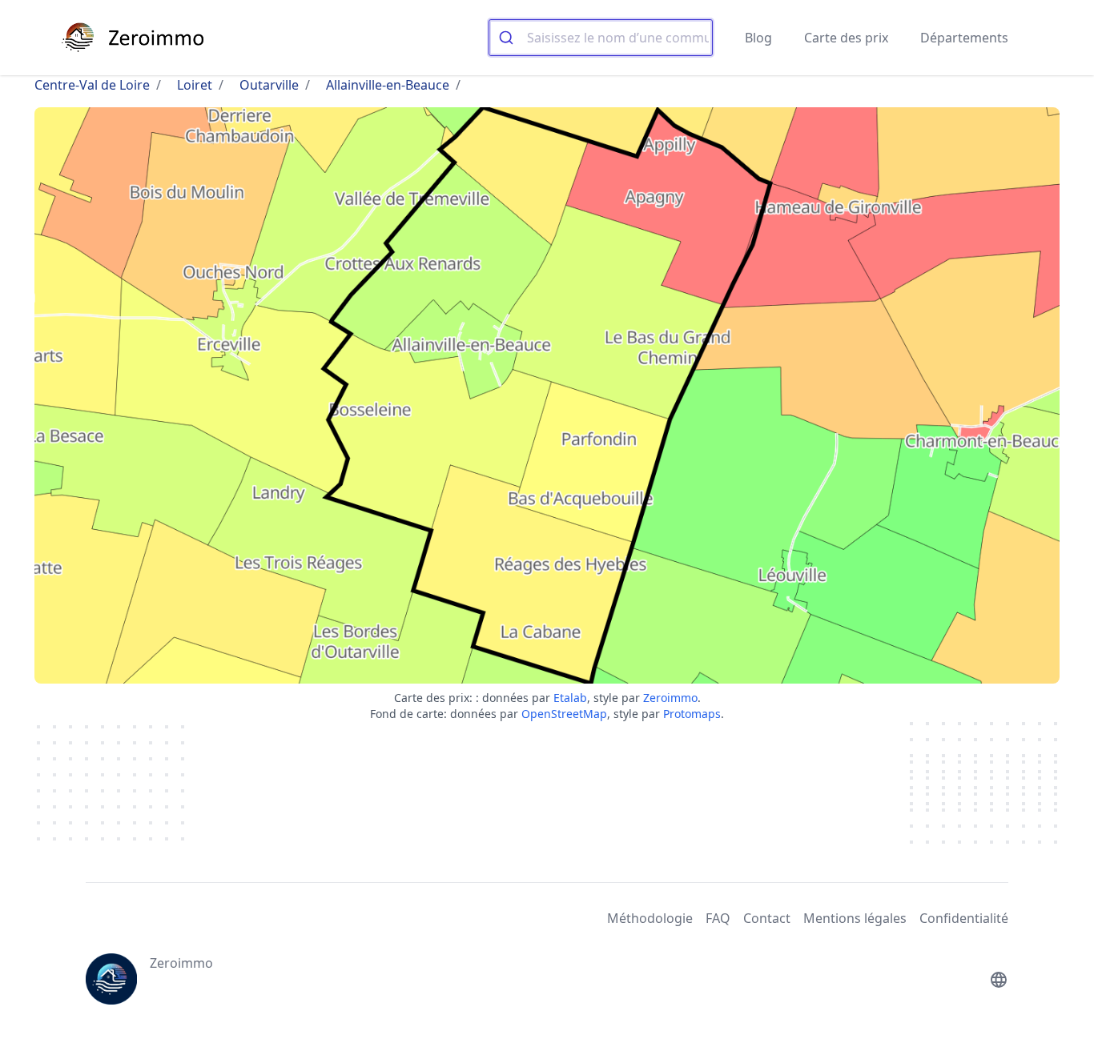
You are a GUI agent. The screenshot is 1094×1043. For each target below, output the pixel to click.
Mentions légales (855, 918)
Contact (766, 918)
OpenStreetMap (564, 713)
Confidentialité (963, 918)
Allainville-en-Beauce (387, 85)
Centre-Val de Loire (92, 85)
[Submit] (508, 37)
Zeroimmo (670, 697)
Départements (964, 37)
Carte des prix (846, 37)
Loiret (194, 85)
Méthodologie (650, 918)
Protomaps (692, 713)
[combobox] (601, 37)
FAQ (718, 918)
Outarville (269, 85)
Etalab (570, 697)
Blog (758, 37)
